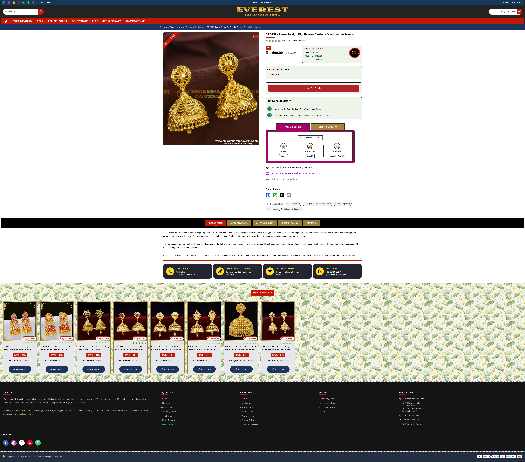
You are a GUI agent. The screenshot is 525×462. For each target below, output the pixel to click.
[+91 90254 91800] (29, 2)
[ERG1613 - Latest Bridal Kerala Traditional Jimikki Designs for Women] (204, 321)
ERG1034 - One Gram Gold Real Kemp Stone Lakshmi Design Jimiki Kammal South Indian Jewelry (55, 348)
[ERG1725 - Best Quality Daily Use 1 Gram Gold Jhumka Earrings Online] (278, 321)
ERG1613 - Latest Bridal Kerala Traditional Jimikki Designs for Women (202, 348)
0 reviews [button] (286, 41)
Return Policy (290, 223)
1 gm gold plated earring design (317, 204)
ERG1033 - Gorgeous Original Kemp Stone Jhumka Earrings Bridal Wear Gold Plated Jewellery (19, 348)
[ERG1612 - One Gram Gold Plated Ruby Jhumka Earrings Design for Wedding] (167, 321)
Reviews (311, 223)
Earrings (189, 27)
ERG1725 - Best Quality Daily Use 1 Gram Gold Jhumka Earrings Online (277, 348)
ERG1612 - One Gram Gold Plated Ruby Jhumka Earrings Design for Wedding (167, 348)
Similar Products (262, 293)
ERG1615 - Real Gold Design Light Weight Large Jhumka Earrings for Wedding (241, 348)
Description (216, 223)
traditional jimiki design (292, 209)
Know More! (27, 414)
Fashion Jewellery (177, 27)
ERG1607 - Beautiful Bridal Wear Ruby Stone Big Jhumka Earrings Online (129, 348)
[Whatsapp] (38, 443)
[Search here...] (40, 12)
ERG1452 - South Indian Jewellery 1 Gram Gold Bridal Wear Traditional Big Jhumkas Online (93, 348)
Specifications (239, 223)
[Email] (24, 2)
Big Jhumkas (200, 27)
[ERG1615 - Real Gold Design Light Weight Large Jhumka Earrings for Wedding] (241, 321)
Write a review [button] (298, 41)
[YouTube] (14, 2)
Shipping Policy (264, 223)
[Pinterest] (19, 2)
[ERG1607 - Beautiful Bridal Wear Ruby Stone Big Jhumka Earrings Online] (130, 321)
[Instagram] (9, 2)
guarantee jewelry (342, 204)
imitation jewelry (293, 204)
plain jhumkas (273, 209)
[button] (29, 338)
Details (318, 109)
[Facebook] (5, 2)
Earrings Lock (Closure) (278, 69)
